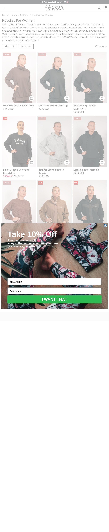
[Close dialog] (105, 225)
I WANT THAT (54, 299)
